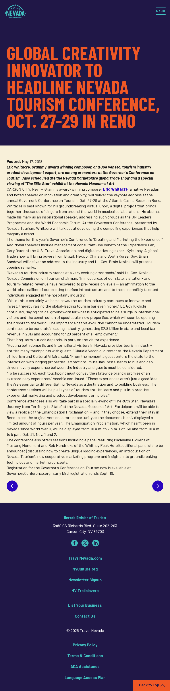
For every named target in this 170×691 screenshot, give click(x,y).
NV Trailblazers (85, 590)
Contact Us (85, 616)
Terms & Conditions (85, 655)
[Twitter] (85, 543)
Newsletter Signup (85, 579)
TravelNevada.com (85, 558)
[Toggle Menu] (161, 11)
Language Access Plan (85, 677)
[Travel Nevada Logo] (15, 11)
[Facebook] (74, 543)
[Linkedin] (95, 543)
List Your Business (85, 605)
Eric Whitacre (115, 189)
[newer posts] (12, 486)
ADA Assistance (85, 666)
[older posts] (157, 486)
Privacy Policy (85, 644)
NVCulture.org (85, 569)
